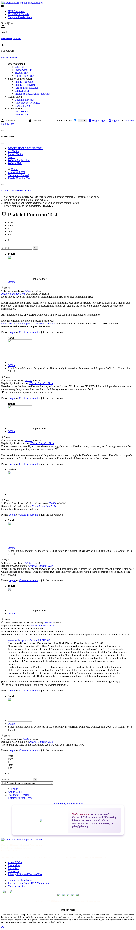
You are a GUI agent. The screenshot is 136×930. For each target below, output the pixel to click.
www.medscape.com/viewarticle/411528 (29, 640)
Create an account (28, 332)
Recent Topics (15, 154)
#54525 (28, 563)
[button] (18, 63)
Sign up (116, 120)
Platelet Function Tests (13, 293)
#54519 (28, 380)
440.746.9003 (7, 853)
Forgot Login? (99, 120)
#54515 (28, 291)
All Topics (13, 151)
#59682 (26, 739)
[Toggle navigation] (2, 130)
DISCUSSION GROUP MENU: (25, 148)
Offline (11, 281)
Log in (82, 120)
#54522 (28, 440)
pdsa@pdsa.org (80, 826)
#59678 (48, 622)
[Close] (2, 143)
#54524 (52, 503)
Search (4, 23)
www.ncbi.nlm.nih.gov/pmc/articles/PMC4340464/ (28, 323)
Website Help (15, 163)
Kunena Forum (75, 803)
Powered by (59, 803)
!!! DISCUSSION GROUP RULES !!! (18, 190)
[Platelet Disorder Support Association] (22, 2)
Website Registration (19, 160)
